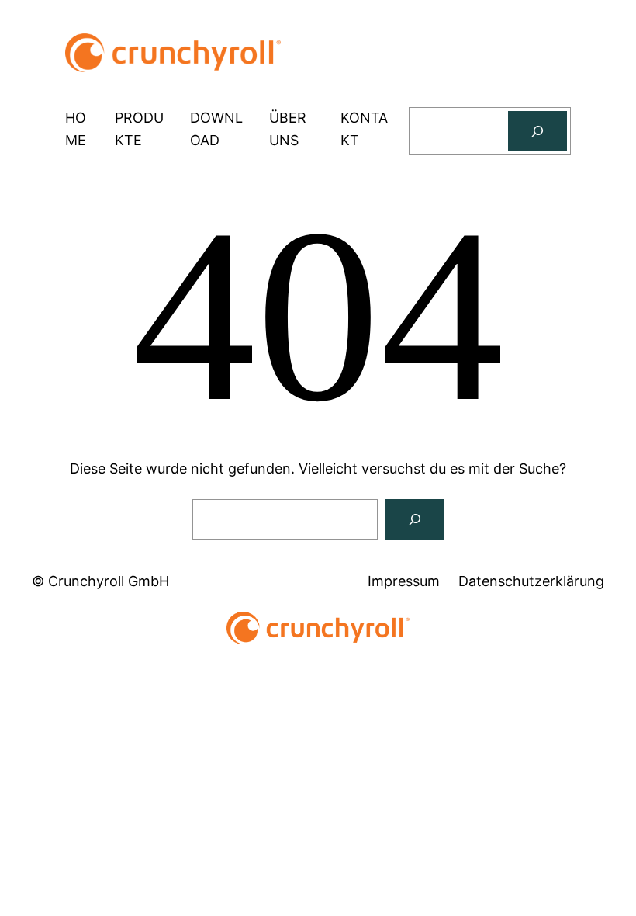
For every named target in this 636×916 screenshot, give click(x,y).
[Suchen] (537, 131)
